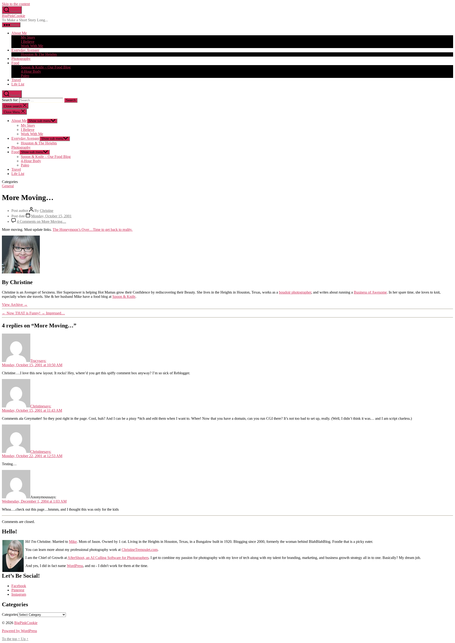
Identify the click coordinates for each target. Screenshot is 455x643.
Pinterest (17, 590)
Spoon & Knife (123, 297)
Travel (16, 80)
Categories (10, 614)
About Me (19, 33)
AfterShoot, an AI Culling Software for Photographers (108, 558)
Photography (21, 59)
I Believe (27, 42)
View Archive (14, 305)
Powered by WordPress (19, 631)
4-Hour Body (31, 71)
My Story (28, 37)
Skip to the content (16, 4)
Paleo (25, 76)
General (8, 186)
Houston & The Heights (39, 54)
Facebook (18, 586)
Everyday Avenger (25, 50)
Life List (17, 84)
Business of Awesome (370, 292)
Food (15, 63)
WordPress (75, 566)
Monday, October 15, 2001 (51, 216)
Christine (46, 211)
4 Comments (41, 221)
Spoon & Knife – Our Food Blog (46, 67)
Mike (73, 542)
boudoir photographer (295, 292)
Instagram (18, 594)
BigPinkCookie (13, 16)
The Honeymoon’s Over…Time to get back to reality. (92, 230)
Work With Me (32, 46)
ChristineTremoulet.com (140, 550)
